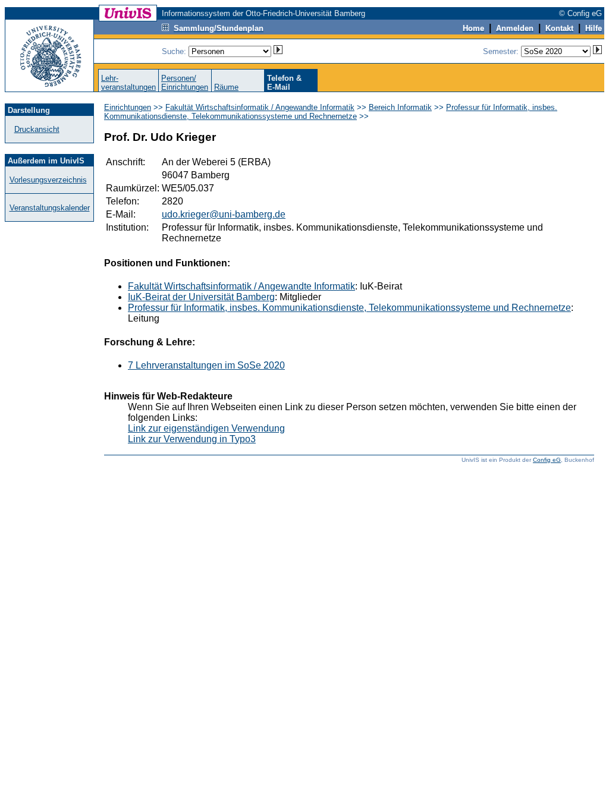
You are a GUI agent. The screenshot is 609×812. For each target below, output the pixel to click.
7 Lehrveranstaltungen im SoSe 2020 (206, 365)
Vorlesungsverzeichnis (48, 179)
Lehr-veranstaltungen (128, 83)
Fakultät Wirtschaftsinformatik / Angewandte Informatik (259, 107)
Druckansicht (36, 129)
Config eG (547, 460)
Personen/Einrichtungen (184, 83)
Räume (226, 87)
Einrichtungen (127, 107)
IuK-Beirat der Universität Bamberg (201, 297)
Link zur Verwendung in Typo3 (192, 439)
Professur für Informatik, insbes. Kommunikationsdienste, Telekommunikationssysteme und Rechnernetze (330, 112)
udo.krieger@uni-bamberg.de (223, 214)
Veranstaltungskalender (50, 207)
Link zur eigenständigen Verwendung (206, 428)
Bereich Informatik (400, 107)
